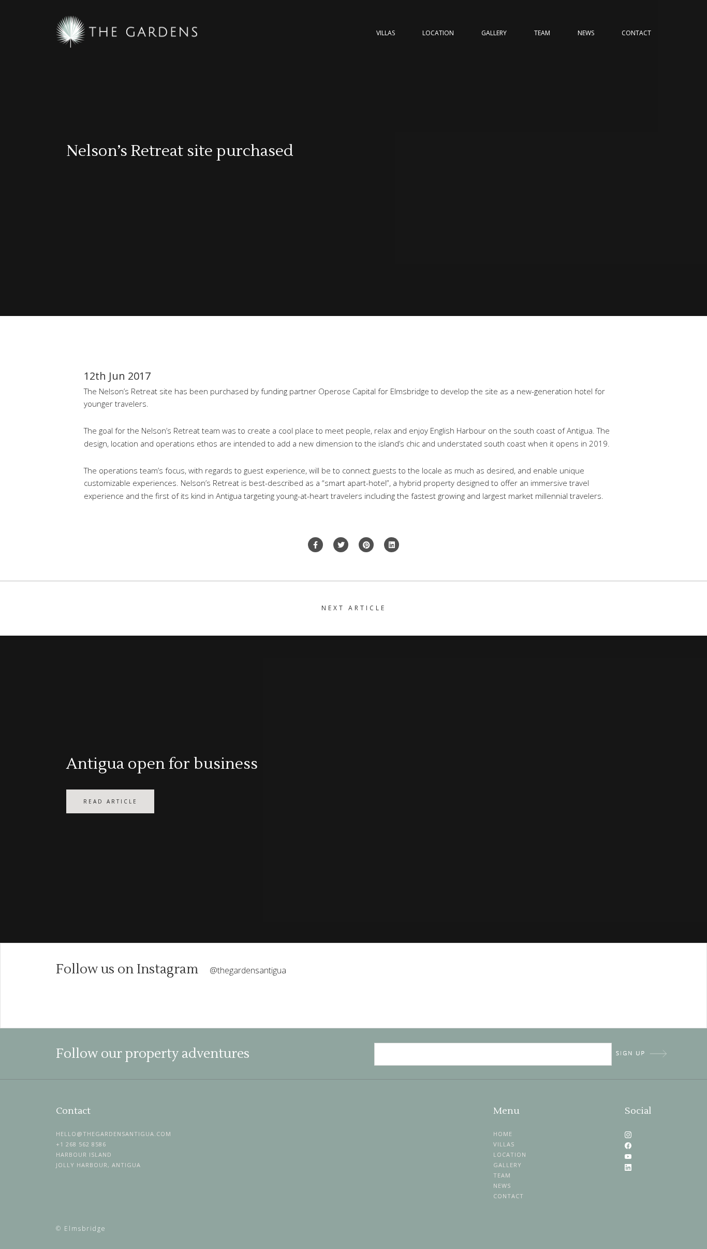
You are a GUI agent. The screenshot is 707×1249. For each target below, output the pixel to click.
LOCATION (509, 1154)
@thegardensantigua (248, 970)
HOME (502, 1134)
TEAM (502, 1175)
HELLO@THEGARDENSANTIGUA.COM (113, 1134)
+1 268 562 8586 (81, 1144)
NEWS (502, 1185)
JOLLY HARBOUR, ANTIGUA (98, 1165)
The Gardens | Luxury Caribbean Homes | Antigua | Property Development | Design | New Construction (128, 32)
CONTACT (508, 1196)
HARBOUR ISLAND (84, 1154)
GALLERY (507, 1165)
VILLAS (503, 1144)
